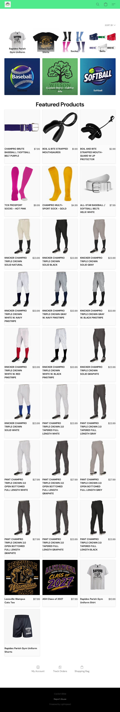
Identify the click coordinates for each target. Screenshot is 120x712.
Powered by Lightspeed (60, 704)
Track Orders (60, 671)
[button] (8, 4)
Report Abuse (60, 699)
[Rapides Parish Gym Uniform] (17, 37)
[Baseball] (22, 71)
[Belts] (103, 37)
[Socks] (74, 37)
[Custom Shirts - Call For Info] (60, 71)
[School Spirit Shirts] (46, 37)
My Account (38, 671)
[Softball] (98, 71)
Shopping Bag (82, 671)
